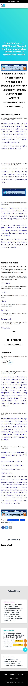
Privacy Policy (14, 678)
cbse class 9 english (9, 630)
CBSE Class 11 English (9, 602)
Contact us (12, 674)
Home (6, 674)
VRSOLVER (7, 682)
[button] (25, 649)
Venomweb (20, 682)
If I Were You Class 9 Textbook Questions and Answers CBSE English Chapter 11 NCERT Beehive (13, 662)
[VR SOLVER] (4, 6)
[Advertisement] (14, 27)
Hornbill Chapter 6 (9, 522)
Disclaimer (20, 674)
